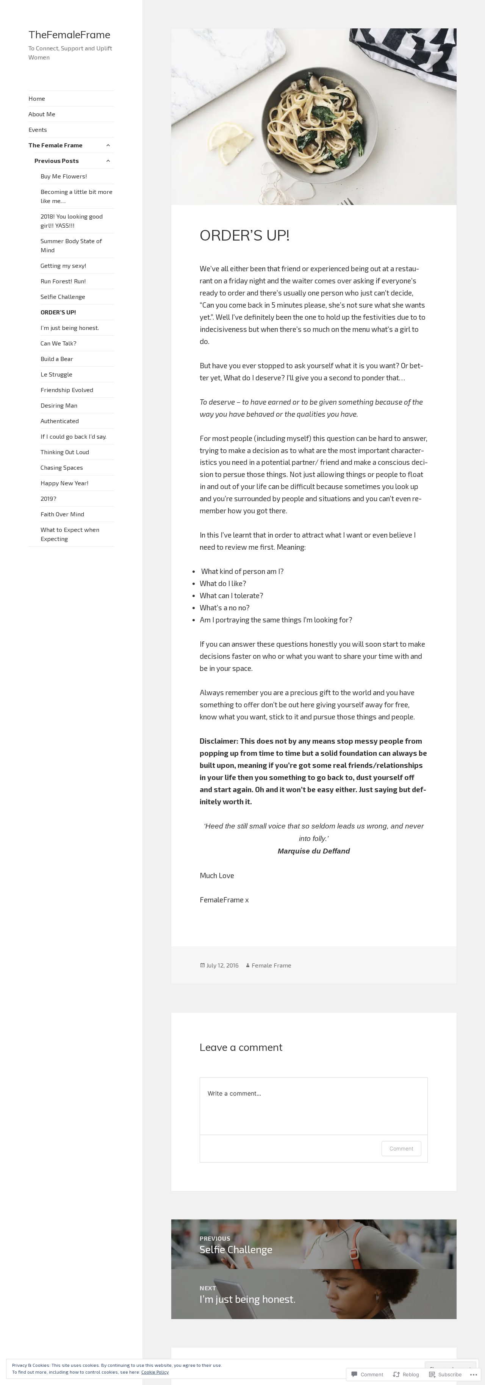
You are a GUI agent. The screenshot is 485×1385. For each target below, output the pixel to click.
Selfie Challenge (63, 296)
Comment (401, 1148)
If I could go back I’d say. (73, 436)
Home (36, 98)
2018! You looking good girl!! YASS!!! (72, 221)
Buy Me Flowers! (64, 176)
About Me (41, 113)
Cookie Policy (155, 1371)
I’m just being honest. (70, 327)
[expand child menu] (108, 145)
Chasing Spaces (62, 467)
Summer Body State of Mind (71, 245)
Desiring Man (59, 405)
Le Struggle (56, 374)
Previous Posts (56, 160)
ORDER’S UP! (58, 312)
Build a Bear (57, 358)
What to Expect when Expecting (70, 534)
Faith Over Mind (62, 513)
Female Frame (271, 965)
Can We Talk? (59, 343)
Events (37, 129)
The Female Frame (55, 145)
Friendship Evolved (67, 389)
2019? (48, 498)
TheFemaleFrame (69, 34)
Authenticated (60, 420)
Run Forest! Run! (63, 281)
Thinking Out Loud (65, 451)
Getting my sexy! (63, 265)
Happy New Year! (65, 482)
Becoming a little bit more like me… (77, 196)
